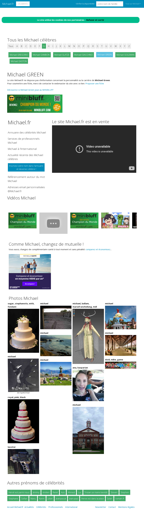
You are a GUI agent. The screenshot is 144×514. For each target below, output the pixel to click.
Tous (11, 46)
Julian (50, 498)
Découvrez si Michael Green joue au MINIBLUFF (30, 89)
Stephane (13, 498)
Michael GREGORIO (19, 54)
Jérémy (36, 492)
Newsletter (100, 507)
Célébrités (23, 4)
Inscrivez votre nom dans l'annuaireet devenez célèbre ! (26, 167)
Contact (112, 507)
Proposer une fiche (94, 83)
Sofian (24, 498)
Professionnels (55, 507)
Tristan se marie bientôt (96, 492)
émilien (46, 492)
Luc (79, 492)
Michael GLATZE (61, 54)
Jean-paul (73, 498)
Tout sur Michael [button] (132, 3)
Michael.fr (8, 3)
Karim (41, 498)
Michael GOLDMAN (125, 54)
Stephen (125, 492)
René (55, 492)
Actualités (29, 507)
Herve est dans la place (92, 498)
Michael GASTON (19, 61)
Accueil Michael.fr (15, 507)
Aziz (63, 492)
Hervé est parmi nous (19, 492)
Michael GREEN (104, 54)
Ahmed (71, 492)
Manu (33, 498)
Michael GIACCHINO (83, 54)
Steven (114, 492)
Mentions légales (126, 507)
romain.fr (119, 498)
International (71, 507)
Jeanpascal (61, 498)
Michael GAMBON (41, 54)
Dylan (109, 498)
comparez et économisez (98, 249)
